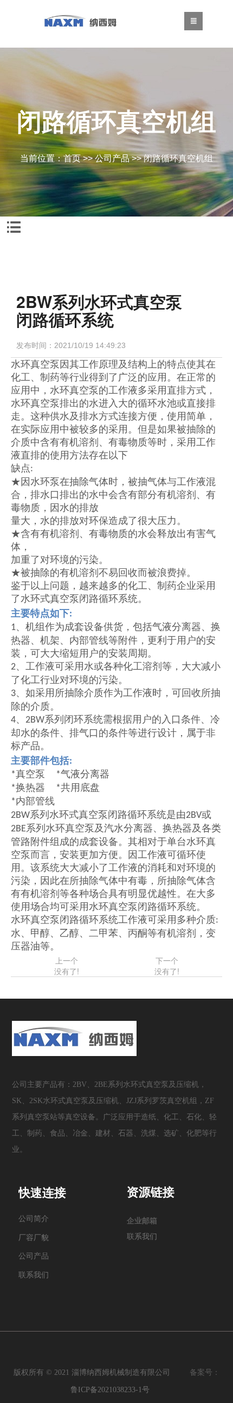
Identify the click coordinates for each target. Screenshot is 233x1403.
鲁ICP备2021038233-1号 (110, 1390)
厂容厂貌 (33, 1238)
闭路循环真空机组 (178, 158)
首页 (72, 158)
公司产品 (112, 158)
